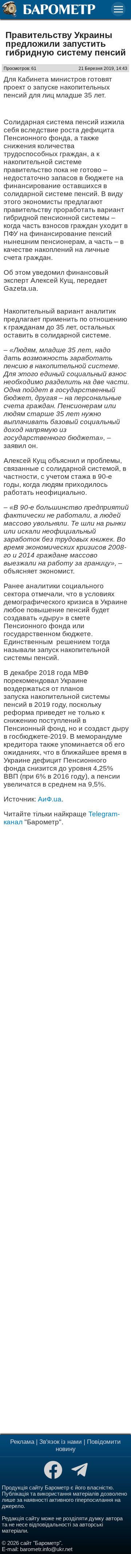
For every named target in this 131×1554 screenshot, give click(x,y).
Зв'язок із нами (60, 1441)
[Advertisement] (65, 1129)
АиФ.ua (48, 799)
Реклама (22, 1441)
